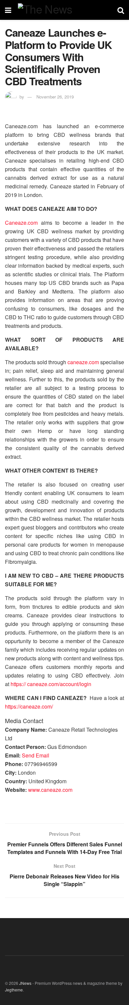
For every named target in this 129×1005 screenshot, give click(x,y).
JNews (25, 983)
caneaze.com (83, 362)
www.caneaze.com (50, 789)
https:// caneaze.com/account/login (51, 684)
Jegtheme (14, 989)
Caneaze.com (21, 222)
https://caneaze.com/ (29, 706)
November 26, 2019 (55, 97)
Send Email (35, 755)
